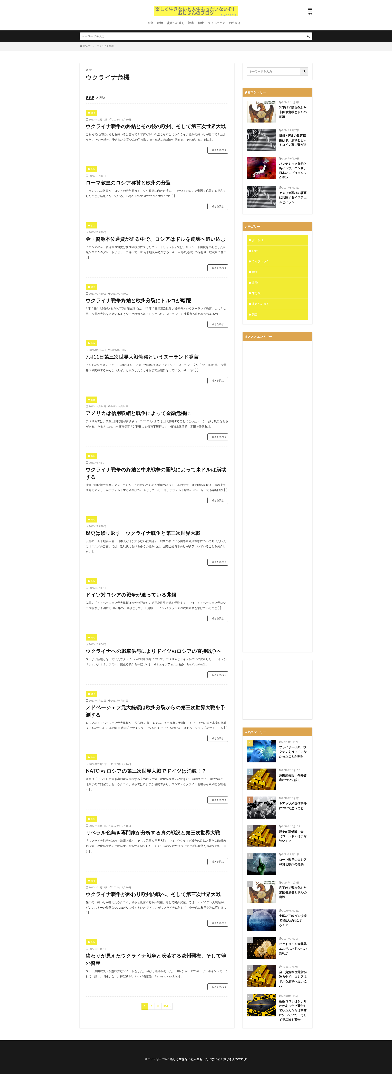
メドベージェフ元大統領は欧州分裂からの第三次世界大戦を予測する (155, 710)
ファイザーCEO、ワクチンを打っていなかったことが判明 (293, 751)
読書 (191, 23)
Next (166, 1006)
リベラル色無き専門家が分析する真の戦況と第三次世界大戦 (153, 832)
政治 (160, 23)
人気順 (100, 97)
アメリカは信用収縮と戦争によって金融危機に (138, 413)
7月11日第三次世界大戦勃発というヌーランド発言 (142, 357)
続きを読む (218, 150)
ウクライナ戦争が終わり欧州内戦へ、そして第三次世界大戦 (153, 894)
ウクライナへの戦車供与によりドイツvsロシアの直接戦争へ (154, 651)
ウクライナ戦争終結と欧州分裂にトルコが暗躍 (138, 300)
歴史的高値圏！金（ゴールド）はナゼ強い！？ (293, 836)
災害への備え (175, 23)
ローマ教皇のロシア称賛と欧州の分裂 (128, 182)
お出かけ (235, 23)
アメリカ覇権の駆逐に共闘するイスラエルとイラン (293, 197)
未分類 (256, 293)
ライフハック (216, 23)
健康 (201, 23)
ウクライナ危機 (105, 46)
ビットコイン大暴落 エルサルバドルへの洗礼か (293, 948)
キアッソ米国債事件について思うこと (293, 806)
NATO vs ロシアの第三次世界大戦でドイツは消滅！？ (146, 771)
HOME (86, 46)
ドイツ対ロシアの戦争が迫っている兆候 (131, 594)
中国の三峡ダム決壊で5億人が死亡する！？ (293, 920)
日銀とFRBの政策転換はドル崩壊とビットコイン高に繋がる (293, 140)
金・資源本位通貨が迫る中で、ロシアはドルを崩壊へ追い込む (156, 239)
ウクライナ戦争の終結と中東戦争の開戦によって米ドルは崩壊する (156, 473)
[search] (308, 36)
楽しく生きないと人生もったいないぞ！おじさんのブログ (208, 1059)
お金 (150, 23)
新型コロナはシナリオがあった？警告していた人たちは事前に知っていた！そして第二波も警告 (293, 1010)
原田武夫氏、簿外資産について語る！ (293, 778)
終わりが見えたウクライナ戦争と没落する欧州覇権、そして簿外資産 (156, 959)
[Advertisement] (277, 496)
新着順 (90, 97)
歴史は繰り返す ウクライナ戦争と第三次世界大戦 (143, 533)
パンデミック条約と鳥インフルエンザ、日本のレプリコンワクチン (293, 170)
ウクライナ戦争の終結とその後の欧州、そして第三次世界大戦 (156, 126)
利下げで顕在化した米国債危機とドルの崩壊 (293, 112)
